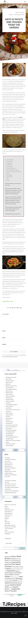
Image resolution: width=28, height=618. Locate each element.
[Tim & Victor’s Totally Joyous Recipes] (4, 2)
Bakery (14, 556)
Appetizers (8, 556)
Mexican (12, 579)
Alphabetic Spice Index (11, 377)
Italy (6, 520)
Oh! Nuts (8, 416)
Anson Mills (8, 379)
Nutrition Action (9, 414)
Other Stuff (7, 476)
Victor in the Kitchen (9, 532)
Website (4, 344)
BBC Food (8, 384)
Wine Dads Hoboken (10, 443)
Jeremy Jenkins (9, 406)
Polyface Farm (9, 423)
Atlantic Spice (9, 382)
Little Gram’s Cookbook (10, 468)
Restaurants (20, 581)
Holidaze (16, 574)
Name (4, 331)
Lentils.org (8, 411)
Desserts (7, 508)
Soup (7, 587)
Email (4, 337)
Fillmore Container (10, 401)
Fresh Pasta (9, 573)
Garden (19, 573)
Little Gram (7, 521)
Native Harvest (9, 413)
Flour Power (7, 461)
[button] (25, 1)
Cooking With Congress (11, 389)
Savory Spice (9, 428)
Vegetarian (15, 589)
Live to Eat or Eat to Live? (10, 484)
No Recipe (7, 581)
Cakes (7, 560)
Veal (10, 589)
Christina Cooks (9, 387)
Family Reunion (8, 511)
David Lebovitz (9, 391)
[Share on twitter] (9, 308)
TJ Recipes (7, 457)
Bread (6, 506)
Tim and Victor (10, 611)
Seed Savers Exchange (11, 430)
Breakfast (13, 559)
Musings (19, 579)
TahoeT (12, 613)
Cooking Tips (8, 489)
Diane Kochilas (9, 394)
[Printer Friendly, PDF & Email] (7, 301)
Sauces (20, 583)
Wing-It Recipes (11, 591)
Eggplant (17, 571)
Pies (11, 581)
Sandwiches (13, 583)
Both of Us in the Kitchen (10, 504)
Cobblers (21, 566)
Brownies (18, 558)
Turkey (10, 587)
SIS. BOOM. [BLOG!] (10, 432)
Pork (15, 581)
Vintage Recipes (9, 438)
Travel (6, 530)
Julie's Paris (8, 408)
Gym (6, 574)
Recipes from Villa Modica (11, 474)
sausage (7, 585)
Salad (7, 583)
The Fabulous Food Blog (10, 480)
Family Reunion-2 (9, 466)
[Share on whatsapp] (15, 308)
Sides (19, 585)
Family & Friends (8, 463)
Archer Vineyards (10, 380)
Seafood (13, 585)
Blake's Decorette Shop (11, 385)
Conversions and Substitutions (12, 490)
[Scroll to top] (25, 615)
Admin (16, 613)
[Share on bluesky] (17, 308)
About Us (7, 482)
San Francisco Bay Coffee (12, 425)
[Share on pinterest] (12, 308)
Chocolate (15, 567)
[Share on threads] (10, 308)
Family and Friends (9, 509)
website (6, 81)
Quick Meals (7, 469)
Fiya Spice (8, 403)
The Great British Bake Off (12, 437)
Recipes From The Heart (10, 471)
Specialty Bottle (9, 433)
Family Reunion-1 (9, 464)
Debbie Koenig (9, 392)
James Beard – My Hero (10, 485)
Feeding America (10, 399)
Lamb (11, 576)
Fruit (14, 573)
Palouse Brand (9, 418)
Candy (10, 560)
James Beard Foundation (11, 404)
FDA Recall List (9, 397)
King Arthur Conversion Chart (13, 409)
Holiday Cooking (8, 473)
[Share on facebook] (7, 308)
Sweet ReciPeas (9, 435)
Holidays (7, 518)
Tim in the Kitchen (9, 528)
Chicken (8, 566)
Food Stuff (7, 516)
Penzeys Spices (9, 421)
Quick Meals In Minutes (10, 525)
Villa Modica (7, 533)
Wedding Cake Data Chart (11, 492)
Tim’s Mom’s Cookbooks (10, 459)
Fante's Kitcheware (10, 396)
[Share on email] (21, 308)
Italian (7, 576)
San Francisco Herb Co (11, 426)
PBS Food (8, 420)
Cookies (8, 569)
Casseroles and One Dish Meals (13, 563)
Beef (19, 556)
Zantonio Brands (9, 445)
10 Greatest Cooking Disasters (12, 487)
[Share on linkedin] (14, 308)
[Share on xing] (19, 308)
